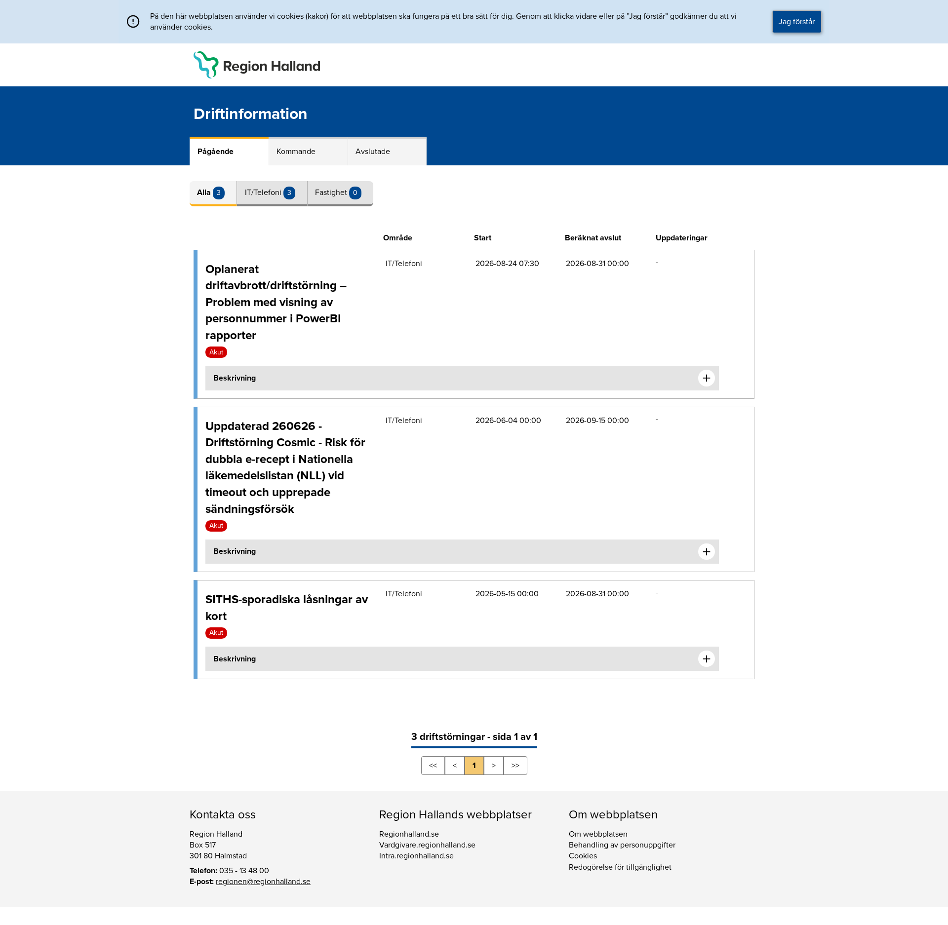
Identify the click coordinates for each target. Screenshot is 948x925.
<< (433, 766)
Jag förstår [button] (797, 22)
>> (515, 766)
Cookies (583, 856)
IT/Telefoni (264, 192)
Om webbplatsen (598, 834)
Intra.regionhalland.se (416, 856)
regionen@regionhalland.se (263, 881)
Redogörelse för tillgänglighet (620, 867)
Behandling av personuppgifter (622, 845)
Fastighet (332, 192)
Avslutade (373, 151)
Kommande (296, 151)
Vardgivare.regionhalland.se (427, 845)
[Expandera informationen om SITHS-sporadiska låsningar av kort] (706, 659)
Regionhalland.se (409, 834)
